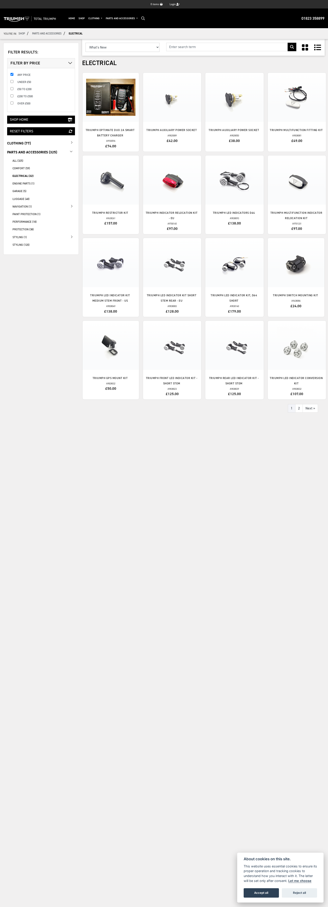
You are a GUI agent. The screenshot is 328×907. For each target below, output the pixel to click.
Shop (82, 18)
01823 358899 (312, 18)
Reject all (299, 892)
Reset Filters (21, 131)
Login (173, 4)
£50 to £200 (24, 89)
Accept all (261, 892)
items (155, 4)
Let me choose (299, 881)
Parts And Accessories (121, 18)
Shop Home (19, 119)
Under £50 (24, 82)
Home (72, 18)
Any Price (24, 75)
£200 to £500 (25, 96)
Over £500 (23, 103)
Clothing (94, 18)
